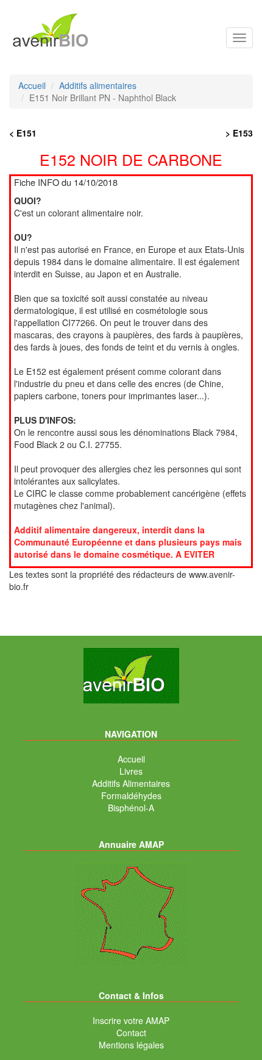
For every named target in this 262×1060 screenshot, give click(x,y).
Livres (131, 771)
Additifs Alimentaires (131, 783)
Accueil (131, 759)
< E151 (23, 133)
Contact (131, 1032)
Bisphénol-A (131, 808)
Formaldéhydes (131, 795)
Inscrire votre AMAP (131, 1020)
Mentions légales (131, 1045)
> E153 (239, 133)
